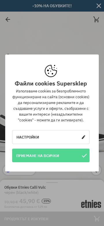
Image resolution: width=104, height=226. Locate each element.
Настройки (27, 137)
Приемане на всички (37, 155)
